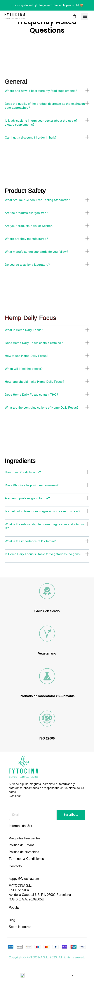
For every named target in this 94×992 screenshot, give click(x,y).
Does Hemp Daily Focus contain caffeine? (34, 342)
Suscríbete (71, 814)
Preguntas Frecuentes (24, 838)
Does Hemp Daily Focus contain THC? (31, 394)
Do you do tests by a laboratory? (27, 264)
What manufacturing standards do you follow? (36, 251)
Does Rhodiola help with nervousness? (32, 485)
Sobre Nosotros (20, 927)
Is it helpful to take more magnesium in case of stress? (42, 511)
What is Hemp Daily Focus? (24, 330)
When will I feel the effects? (24, 368)
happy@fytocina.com (24, 878)
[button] (84, 16)
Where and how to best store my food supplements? (41, 90)
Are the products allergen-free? (26, 213)
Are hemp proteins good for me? (27, 498)
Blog (12, 920)
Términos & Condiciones (26, 858)
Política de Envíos (22, 845)
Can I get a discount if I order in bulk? (31, 137)
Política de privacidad (24, 852)
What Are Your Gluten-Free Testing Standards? (37, 200)
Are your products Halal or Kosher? (29, 225)
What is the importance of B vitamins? (31, 541)
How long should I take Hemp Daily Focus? (34, 381)
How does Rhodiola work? (23, 472)
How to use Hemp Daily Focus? (26, 355)
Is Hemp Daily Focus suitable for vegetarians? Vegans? (43, 554)
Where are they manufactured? (26, 238)
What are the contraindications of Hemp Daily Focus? (41, 407)
